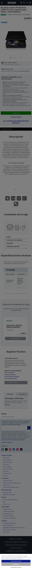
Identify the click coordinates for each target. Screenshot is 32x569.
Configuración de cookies (16, 567)
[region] (16, 561)
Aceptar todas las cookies (16, 561)
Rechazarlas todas (16, 564)
